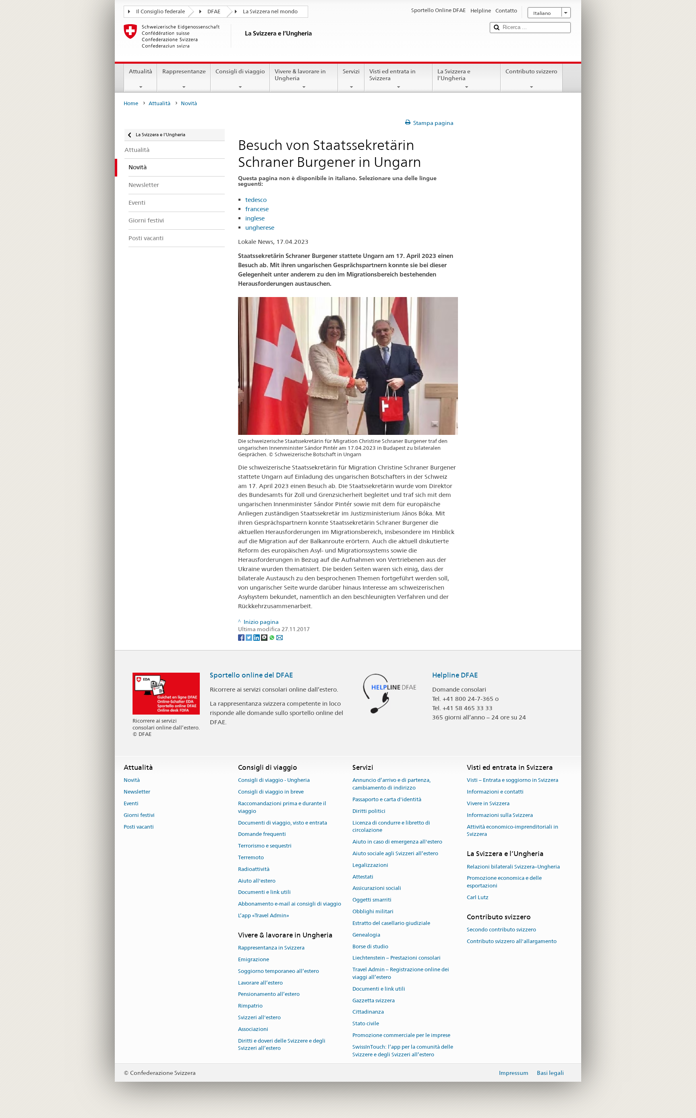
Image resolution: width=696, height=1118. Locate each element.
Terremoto (251, 857)
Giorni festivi (139, 815)
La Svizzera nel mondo (270, 11)
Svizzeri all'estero (259, 1017)
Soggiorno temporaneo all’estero (278, 971)
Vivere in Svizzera (488, 803)
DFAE (213, 11)
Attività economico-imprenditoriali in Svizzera (512, 830)
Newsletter (137, 792)
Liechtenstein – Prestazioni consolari (396, 958)
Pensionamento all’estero (269, 994)
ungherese (259, 227)
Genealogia (366, 935)
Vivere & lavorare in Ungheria (300, 74)
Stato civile (365, 1023)
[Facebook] (242, 637)
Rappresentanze (184, 71)
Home (131, 103)
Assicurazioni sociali (376, 888)
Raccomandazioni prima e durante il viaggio (282, 807)
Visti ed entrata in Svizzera (392, 74)
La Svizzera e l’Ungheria (453, 74)
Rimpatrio (250, 1006)
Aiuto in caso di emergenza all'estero (397, 842)
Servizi (351, 71)
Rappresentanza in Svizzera (271, 948)
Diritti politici (368, 811)
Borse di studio (370, 946)
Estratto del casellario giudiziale (391, 923)
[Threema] (265, 637)
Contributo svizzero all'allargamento (512, 941)
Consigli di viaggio (240, 71)
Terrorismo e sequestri (265, 846)
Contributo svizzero (531, 71)
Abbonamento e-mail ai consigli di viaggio (289, 904)
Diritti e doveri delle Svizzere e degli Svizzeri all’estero (281, 1045)
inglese (255, 218)
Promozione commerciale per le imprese (401, 1035)
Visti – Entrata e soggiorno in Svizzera (512, 780)
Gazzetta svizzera (373, 1000)
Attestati (362, 877)
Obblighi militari (373, 911)
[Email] (279, 637)
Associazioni (253, 1029)
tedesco (256, 200)
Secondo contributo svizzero (501, 930)
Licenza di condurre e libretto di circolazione (391, 826)
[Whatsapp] (272, 637)
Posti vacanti (139, 827)
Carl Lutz (478, 897)
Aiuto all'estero (257, 881)
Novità (132, 780)
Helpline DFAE (455, 675)
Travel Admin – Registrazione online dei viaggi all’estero (400, 973)
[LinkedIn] (257, 637)
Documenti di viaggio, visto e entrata (282, 823)
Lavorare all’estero (260, 983)
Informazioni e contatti (495, 792)
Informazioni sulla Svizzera (500, 815)
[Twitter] (249, 637)
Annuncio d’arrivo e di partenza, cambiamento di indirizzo (391, 784)
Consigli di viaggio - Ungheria (274, 780)
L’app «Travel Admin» (263, 915)
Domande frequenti (262, 834)
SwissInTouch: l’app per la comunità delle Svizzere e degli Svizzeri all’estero (402, 1051)
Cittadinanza (368, 1012)
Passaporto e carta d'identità (386, 799)
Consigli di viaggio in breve (271, 792)
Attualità (140, 71)
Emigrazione (253, 959)
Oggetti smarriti (372, 900)
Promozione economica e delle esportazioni (504, 882)
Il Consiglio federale (160, 11)
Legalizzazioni (370, 865)
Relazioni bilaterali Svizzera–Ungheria (513, 867)
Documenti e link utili (264, 892)
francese (257, 209)
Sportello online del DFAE (251, 675)
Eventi (131, 803)
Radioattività (253, 869)
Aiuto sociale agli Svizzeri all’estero (395, 853)
